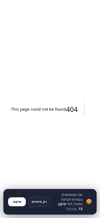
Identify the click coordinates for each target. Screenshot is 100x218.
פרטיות (72, 208)
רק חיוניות (39, 201)
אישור (16, 201)
